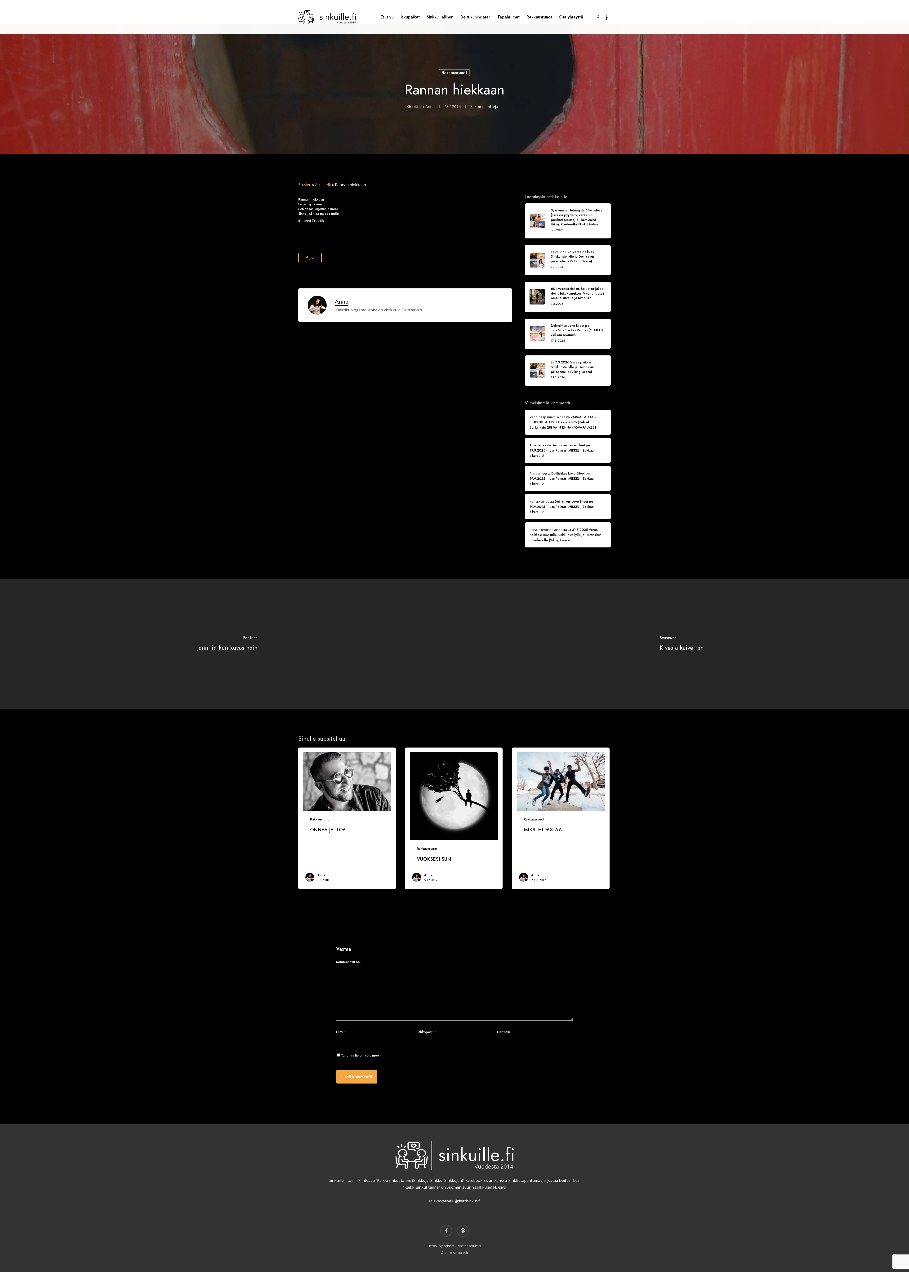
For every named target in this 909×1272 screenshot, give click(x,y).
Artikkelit (323, 184)
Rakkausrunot (454, 73)
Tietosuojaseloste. (441, 1246)
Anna (430, 106)
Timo (533, 445)
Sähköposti (426, 1032)
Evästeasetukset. (469, 1246)
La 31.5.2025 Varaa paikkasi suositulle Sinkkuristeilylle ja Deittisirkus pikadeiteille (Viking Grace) (565, 534)
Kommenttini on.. (349, 961)
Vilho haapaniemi (543, 417)
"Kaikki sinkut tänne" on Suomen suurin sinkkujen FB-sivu (454, 1187)
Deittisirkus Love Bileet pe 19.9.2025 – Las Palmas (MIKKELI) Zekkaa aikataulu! (562, 450)
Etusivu (304, 184)
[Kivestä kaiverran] (681, 644)
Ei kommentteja (484, 106)
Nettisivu (503, 1032)
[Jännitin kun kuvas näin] (227, 644)
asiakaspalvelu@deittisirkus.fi (454, 1201)
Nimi (341, 1032)
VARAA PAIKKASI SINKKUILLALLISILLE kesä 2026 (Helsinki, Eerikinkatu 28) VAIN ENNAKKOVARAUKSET (563, 422)
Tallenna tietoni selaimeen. (361, 1055)
